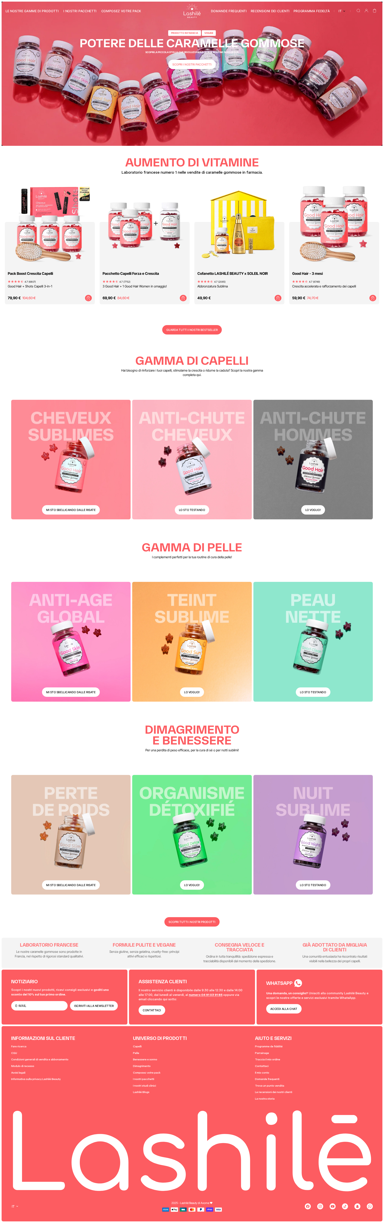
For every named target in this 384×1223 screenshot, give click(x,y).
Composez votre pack (146, 1072)
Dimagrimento (142, 1066)
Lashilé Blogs (141, 1092)
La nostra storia (265, 1098)
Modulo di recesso (22, 1066)
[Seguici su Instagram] (320, 1206)
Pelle (136, 1053)
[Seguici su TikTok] (345, 1206)
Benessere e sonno (145, 1059)
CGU (14, 1053)
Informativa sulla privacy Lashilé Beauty (36, 1079)
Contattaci (262, 1066)
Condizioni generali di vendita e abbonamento (39, 1059)
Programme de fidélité (269, 1046)
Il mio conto (262, 1072)
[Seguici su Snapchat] (357, 1206)
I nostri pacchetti (143, 1079)
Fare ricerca (18, 1046)
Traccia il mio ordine (267, 1059)
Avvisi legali (18, 1072)
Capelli (137, 1046)
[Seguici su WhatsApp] (370, 1206)
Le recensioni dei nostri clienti (273, 1092)
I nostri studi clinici (144, 1085)
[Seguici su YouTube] (333, 1206)
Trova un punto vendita (269, 1085)
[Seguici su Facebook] (308, 1206)
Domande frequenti (267, 1079)
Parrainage (262, 1053)
